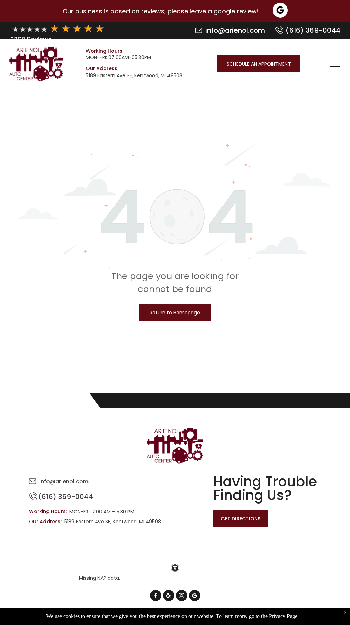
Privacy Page (283, 616)
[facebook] (155, 596)
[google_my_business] (194, 596)
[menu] (335, 64)
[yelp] (168, 596)
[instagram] (181, 596)
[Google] (280, 11)
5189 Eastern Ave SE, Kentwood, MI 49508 (134, 75)
